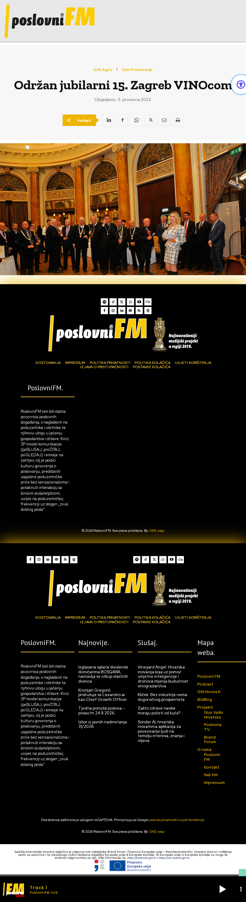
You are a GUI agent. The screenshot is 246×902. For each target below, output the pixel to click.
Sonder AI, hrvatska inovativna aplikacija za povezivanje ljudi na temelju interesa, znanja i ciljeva (161, 731)
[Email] (164, 120)
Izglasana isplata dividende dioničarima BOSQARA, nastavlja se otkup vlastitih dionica (103, 674)
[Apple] (148, 310)
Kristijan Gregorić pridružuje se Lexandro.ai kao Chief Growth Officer (102, 695)
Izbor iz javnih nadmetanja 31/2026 (102, 724)
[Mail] (130, 310)
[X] (150, 120)
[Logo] (123, 333)
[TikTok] (113, 301)
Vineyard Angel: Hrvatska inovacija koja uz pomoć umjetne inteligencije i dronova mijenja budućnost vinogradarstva (163, 676)
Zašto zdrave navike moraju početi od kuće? (159, 711)
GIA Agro (102, 69)
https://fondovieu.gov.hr (142, 857)
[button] (222, 889)
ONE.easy (156, 530)
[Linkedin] (109, 120)
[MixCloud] (148, 301)
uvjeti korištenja (191, 820)
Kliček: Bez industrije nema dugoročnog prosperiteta (162, 697)
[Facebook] (122, 120)
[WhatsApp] (136, 120)
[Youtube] (139, 301)
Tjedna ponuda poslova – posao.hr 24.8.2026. (101, 711)
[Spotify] (104, 301)
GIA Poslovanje (137, 69)
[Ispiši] (178, 120)
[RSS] (139, 310)
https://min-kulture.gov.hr (174, 857)
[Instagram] (113, 310)
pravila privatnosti (163, 820)
